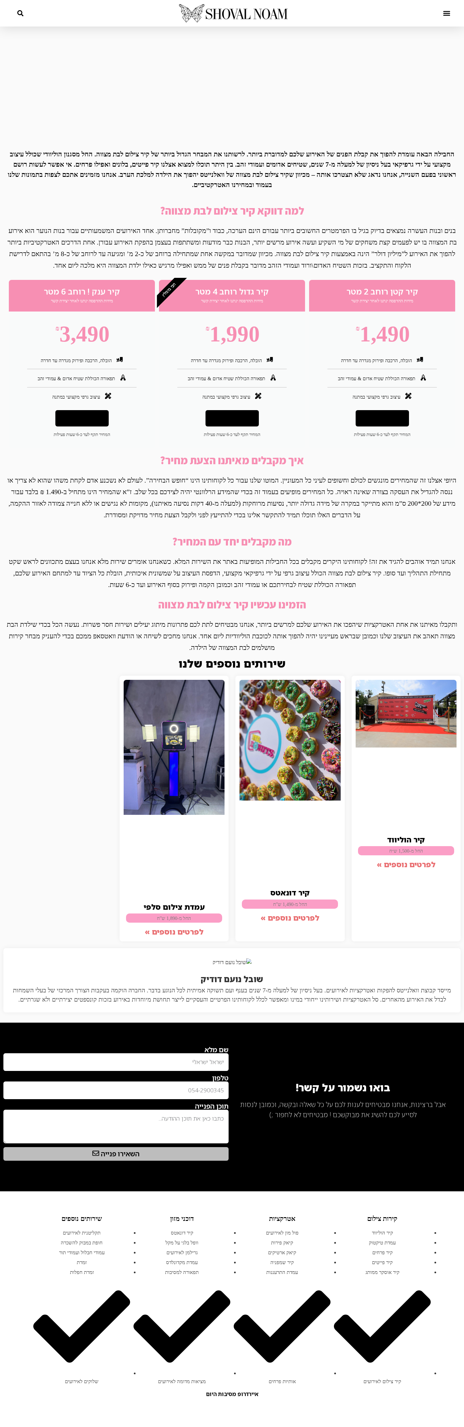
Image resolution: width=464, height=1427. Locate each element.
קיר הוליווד (406, 839)
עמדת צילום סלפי (174, 907)
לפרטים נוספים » (406, 864)
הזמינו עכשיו (382, 418)
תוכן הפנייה (212, 1106)
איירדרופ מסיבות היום (232, 1394)
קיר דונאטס (290, 892)
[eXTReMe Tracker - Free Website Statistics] (443, 1125)
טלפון (220, 1078)
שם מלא (216, 1049)
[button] (446, 13)
